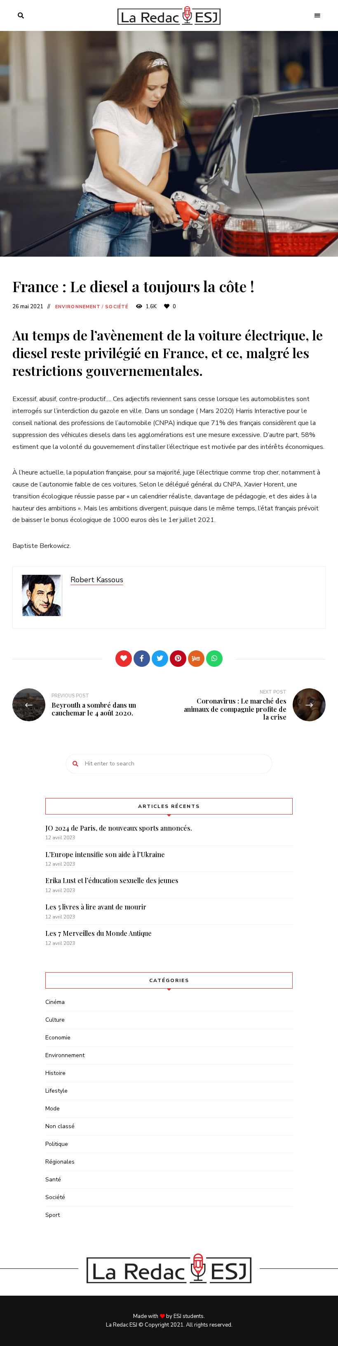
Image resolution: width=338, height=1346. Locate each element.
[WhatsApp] (214, 658)
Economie (57, 1037)
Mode (52, 1108)
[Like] (123, 658)
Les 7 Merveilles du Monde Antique (98, 933)
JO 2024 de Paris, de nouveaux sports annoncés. (118, 828)
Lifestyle (56, 1091)
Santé (53, 1179)
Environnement (78, 307)
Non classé (60, 1126)
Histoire (55, 1073)
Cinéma (55, 1002)
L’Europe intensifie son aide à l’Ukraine (105, 854)
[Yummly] (196, 658)
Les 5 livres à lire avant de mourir (95, 906)
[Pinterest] (178, 658)
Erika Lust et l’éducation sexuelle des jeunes (111, 880)
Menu (317, 15)
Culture (55, 1020)
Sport (52, 1215)
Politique (56, 1144)
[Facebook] (142, 658)
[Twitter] (160, 658)
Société (116, 307)
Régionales (60, 1162)
